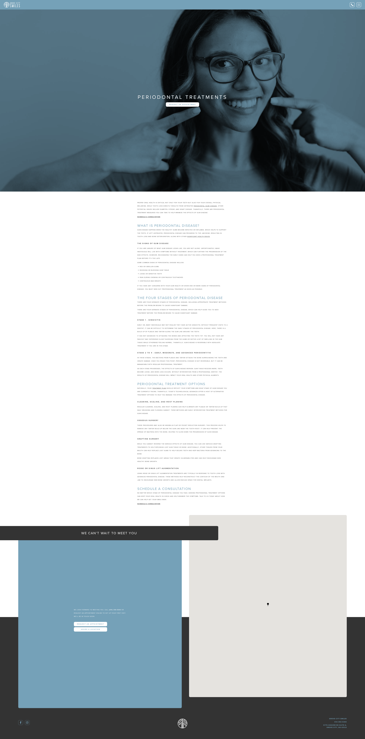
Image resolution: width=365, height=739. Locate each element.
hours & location (90, 629)
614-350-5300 (340, 722)
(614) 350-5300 (115, 610)
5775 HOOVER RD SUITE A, (335, 726)
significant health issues (198, 236)
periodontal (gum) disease (205, 206)
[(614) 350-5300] (352, 5)
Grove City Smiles (338, 719)
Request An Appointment (182, 104)
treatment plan (159, 388)
